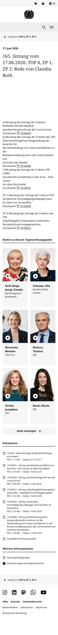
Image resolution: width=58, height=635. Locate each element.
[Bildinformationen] (23, 277)
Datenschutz (26, 607)
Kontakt (15, 601)
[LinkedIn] (14, 592)
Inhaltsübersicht (32, 601)
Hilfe (5, 601)
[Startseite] (29, 14)
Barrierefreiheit (10, 607)
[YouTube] (43, 592)
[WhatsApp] (33, 592)
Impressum (41, 607)
